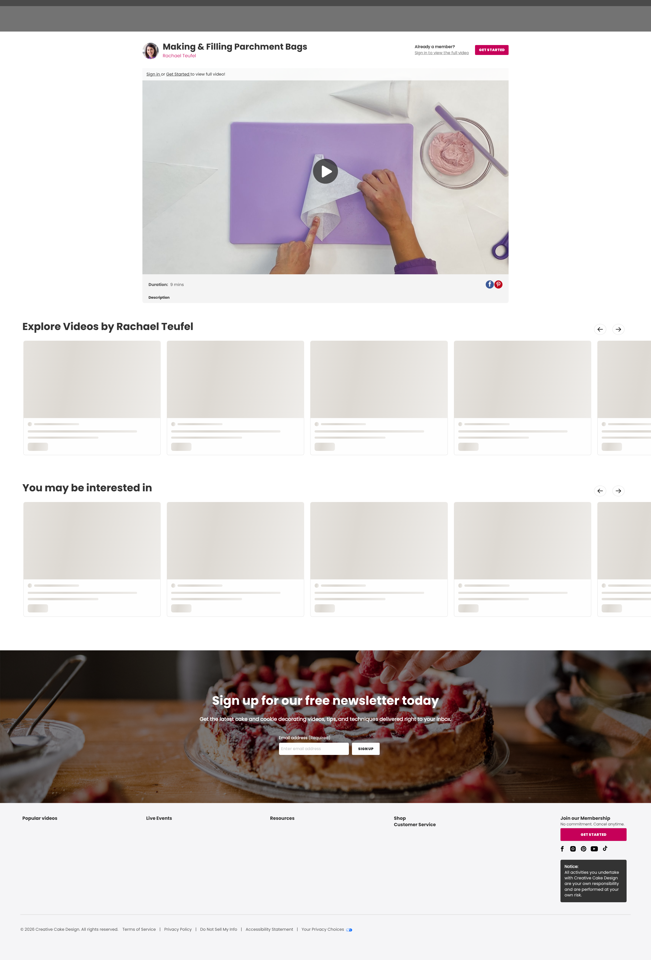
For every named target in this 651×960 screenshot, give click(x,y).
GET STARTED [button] (492, 49)
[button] (442, 50)
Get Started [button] (593, 834)
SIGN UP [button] (366, 748)
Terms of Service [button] (139, 929)
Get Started (178, 74)
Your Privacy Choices (323, 929)
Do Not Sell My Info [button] (218, 929)
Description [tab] (159, 297)
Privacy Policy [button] (178, 929)
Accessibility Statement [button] (269, 929)
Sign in (153, 74)
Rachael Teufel (179, 56)
